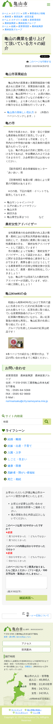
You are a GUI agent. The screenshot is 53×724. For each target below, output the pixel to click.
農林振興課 (10, 23)
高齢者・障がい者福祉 (21, 472)
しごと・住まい (17, 459)
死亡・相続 (14, 479)
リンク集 (36, 712)
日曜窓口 (28, 666)
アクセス (26, 643)
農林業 (8, 16)
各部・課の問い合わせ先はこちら (17, 637)
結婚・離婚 (14, 439)
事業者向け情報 (37, 13)
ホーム (5, 13)
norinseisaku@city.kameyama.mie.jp (27, 401)
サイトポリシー (21, 712)
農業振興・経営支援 (24, 16)
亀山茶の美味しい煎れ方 (20, 112)
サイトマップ (16, 710)
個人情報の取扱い (34, 710)
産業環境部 (35, 20)
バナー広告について (39, 615)
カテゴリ (15, 13)
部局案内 (26, 649)
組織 (25, 20)
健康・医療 (14, 465)
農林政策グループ (27, 23)
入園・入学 (14, 452)
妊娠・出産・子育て (20, 445)
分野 (25, 13)
